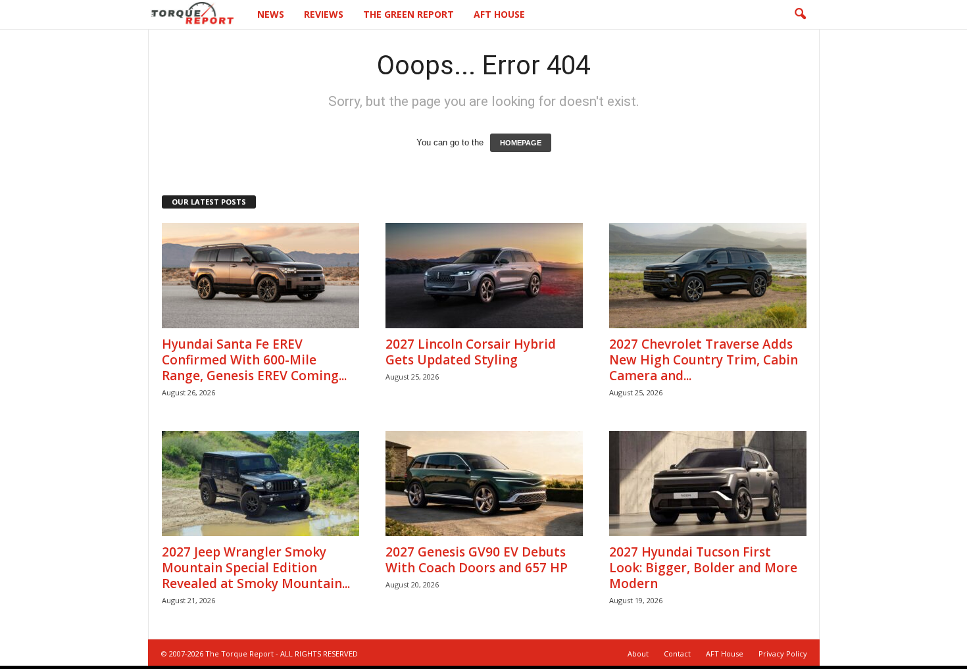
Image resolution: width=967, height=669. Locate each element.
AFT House (499, 14)
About (638, 653)
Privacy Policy (782, 653)
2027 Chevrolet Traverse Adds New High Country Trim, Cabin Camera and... (703, 359)
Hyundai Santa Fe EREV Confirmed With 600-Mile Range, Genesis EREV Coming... (254, 359)
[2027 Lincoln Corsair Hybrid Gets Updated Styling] (484, 275)
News (270, 14)
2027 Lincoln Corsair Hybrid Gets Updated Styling (470, 351)
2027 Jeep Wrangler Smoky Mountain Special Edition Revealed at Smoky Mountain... (256, 567)
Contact (677, 653)
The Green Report (408, 14)
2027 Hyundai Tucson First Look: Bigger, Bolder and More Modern (703, 567)
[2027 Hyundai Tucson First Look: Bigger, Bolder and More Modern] (707, 483)
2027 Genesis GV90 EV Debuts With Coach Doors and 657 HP (476, 559)
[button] (799, 14)
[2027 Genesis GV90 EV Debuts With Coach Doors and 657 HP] (484, 483)
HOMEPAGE (520, 143)
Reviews (323, 14)
